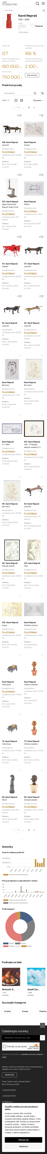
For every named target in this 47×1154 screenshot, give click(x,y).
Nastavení (23, 1146)
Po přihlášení (8, 152)
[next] (34, 107)
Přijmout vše (23, 1140)
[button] (42, 1025)
